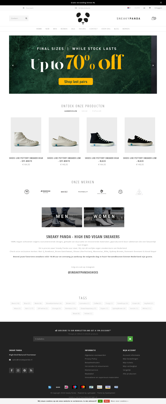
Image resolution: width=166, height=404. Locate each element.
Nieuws (82, 29)
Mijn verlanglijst (130, 366)
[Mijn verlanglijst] (150, 8)
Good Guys (150, 251)
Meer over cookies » (119, 401)
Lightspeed (91, 393)
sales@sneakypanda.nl (22, 360)
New (47, 29)
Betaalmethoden (92, 362)
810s (106, 251)
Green (136, 303)
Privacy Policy (91, 359)
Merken (126, 29)
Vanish (134, 308)
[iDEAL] (66, 387)
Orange (56, 308)
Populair (96, 111)
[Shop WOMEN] (104, 217)
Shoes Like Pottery (82, 251)
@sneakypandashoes (83, 272)
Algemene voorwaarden (95, 355)
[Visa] (108, 387)
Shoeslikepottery (88, 308)
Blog (116, 29)
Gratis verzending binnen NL (83, 3)
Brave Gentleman (63, 251)
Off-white (43, 308)
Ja (100, 401)
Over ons (105, 29)
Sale (73, 29)
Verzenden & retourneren (97, 366)
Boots (38, 303)
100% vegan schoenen (21, 241)
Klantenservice (91, 370)
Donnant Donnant (134, 251)
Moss (17, 308)
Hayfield (148, 303)
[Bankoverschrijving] (58, 387)
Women (64, 29)
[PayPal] (99, 387)
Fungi (109, 303)
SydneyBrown (119, 308)
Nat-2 (41, 251)
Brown (70, 303)
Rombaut (49, 251)
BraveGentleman (54, 303)
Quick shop (27, 157)
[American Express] (50, 387)
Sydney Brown (116, 251)
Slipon (104, 308)
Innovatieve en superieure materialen (102, 377)
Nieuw (85, 111)
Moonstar (98, 251)
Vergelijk (127, 370)
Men (55, 29)
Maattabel (89, 374)
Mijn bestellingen (130, 359)
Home (39, 29)
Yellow (88, 313)
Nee (106, 401)
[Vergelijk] (144, 8)
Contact (93, 29)
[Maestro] (74, 387)
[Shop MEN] (62, 217)
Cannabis (84, 303)
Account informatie (131, 355)
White (147, 308)
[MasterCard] (83, 387)
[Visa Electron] (116, 387)
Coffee (97, 303)
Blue (27, 303)
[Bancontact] (91, 387)
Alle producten (129, 374)
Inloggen (158, 8)
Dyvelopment (110, 393)
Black (15, 303)
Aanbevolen (70, 111)
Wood (76, 313)
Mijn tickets (128, 362)
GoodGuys (122, 303)
